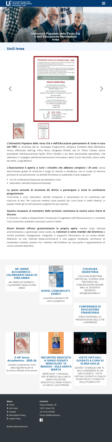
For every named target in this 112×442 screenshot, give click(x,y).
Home (11, 404)
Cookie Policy (14, 418)
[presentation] (10, 89)
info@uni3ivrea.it (52, 415)
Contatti (12, 411)
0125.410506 (49, 411)
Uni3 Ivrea (13, 408)
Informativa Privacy (17, 415)
